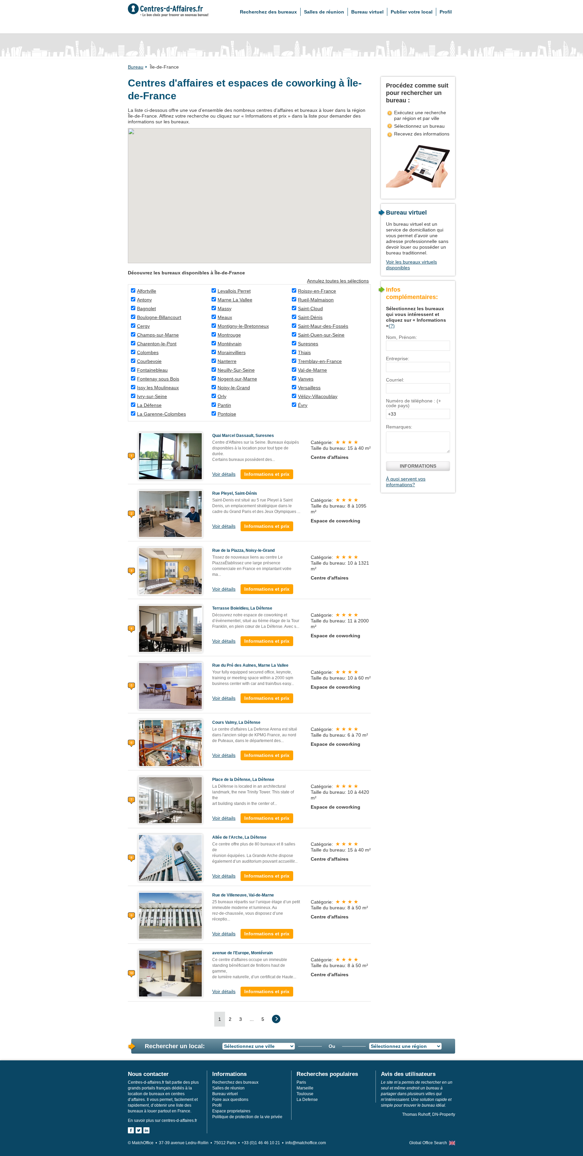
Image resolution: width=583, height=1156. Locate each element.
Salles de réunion (324, 12)
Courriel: (395, 379)
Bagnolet (146, 308)
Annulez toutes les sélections (338, 281)
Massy (224, 308)
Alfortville (146, 291)
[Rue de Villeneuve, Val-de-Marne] (170, 915)
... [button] (252, 1019)
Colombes (148, 352)
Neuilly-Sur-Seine (236, 370)
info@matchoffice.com (305, 1142)
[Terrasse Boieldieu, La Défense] (170, 628)
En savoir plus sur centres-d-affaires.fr (162, 1120)
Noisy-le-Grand (234, 387)
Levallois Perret (234, 291)
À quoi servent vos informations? (405, 481)
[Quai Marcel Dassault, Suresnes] (170, 456)
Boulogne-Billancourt (159, 317)
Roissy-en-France (317, 291)
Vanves (305, 379)
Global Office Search (428, 1142)
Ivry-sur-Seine (152, 396)
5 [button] (262, 1019)
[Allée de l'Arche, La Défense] (170, 857)
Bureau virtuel (367, 12)
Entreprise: (397, 358)
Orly (222, 396)
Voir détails (223, 474)
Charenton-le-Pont (156, 343)
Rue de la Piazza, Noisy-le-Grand (243, 550)
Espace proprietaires (231, 1111)
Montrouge (229, 335)
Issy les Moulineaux (158, 387)
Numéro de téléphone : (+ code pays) (413, 403)
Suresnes (308, 343)
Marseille (305, 1088)
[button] (211, 164)
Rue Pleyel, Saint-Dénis (234, 493)
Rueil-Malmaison (316, 299)
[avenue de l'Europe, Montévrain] (170, 973)
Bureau (135, 67)
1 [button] (219, 1019)
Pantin (224, 405)
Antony (144, 299)
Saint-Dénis (310, 317)
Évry (302, 405)
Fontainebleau (152, 370)
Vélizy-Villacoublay (317, 396)
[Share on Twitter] (139, 1130)
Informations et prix (266, 474)
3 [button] (240, 1019)
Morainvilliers (232, 352)
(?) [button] (392, 325)
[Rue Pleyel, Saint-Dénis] (170, 513)
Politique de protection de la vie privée (247, 1116)
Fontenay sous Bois (158, 379)
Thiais (304, 352)
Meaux (225, 317)
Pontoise (227, 414)
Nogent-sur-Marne (237, 379)
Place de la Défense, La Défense (243, 779)
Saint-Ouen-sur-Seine (321, 335)
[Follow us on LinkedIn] (146, 1130)
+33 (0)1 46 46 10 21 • (263, 1142)
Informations (418, 466)
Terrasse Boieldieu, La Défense (242, 608)
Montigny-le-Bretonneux (243, 326)
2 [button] (230, 1019)
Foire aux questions (230, 1099)
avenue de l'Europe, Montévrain (242, 953)
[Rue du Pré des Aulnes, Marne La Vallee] (170, 685)
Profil (446, 12)
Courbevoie (149, 361)
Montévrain (230, 343)
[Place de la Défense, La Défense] (170, 800)
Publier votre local (412, 12)
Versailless (309, 387)
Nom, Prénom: (401, 337)
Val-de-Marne (312, 370)
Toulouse (305, 1093)
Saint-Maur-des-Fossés (323, 326)
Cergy (143, 326)
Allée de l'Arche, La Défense (239, 837)
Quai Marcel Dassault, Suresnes (243, 435)
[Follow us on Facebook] (131, 1130)
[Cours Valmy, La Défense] (170, 742)
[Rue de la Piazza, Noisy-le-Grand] (170, 570)
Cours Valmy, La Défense (236, 722)
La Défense (149, 405)
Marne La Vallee (235, 299)
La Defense (307, 1099)
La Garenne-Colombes (161, 414)
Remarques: (399, 426)
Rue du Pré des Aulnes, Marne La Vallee (250, 665)
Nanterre (227, 361)
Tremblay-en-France (320, 361)
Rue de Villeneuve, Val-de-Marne (243, 895)
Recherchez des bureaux (268, 12)
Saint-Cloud (310, 308)
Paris (301, 1082)
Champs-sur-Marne (158, 335)
